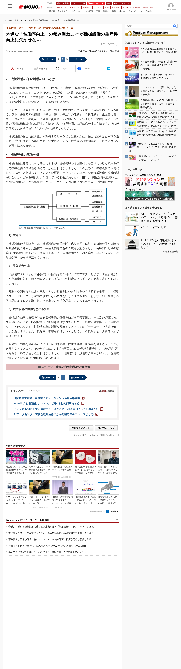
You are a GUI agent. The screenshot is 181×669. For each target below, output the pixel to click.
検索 (175, 26)
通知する (43, 68)
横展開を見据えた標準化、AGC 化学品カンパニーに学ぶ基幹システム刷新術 (47, 545)
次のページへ (77, 59)
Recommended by (98, 511)
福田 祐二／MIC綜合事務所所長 (93, 51)
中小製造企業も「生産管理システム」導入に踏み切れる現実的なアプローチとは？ (51, 533)
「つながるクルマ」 (134, 189)
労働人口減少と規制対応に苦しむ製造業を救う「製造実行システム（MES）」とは (51, 526)
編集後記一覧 (171, 251)
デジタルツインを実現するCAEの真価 (143, 175)
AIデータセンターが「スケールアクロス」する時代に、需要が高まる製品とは (159, 217)
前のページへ (48, 59)
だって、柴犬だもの (153, 227)
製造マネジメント (22, 20)
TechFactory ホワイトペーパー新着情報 (27, 520)
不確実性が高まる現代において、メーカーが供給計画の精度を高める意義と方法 (49, 539)
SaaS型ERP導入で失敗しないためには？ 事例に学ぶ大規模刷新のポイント (47, 552)
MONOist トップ (106, 427)
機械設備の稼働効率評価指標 (64, 366)
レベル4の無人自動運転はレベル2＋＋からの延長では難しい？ (158, 244)
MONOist (9, 20)
